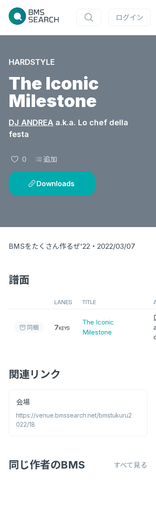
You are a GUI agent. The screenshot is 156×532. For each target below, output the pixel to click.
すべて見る (130, 465)
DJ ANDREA (31, 122)
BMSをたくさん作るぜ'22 (49, 246)
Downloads (55, 183)
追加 (50, 159)
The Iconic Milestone (98, 327)
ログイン (129, 17)
